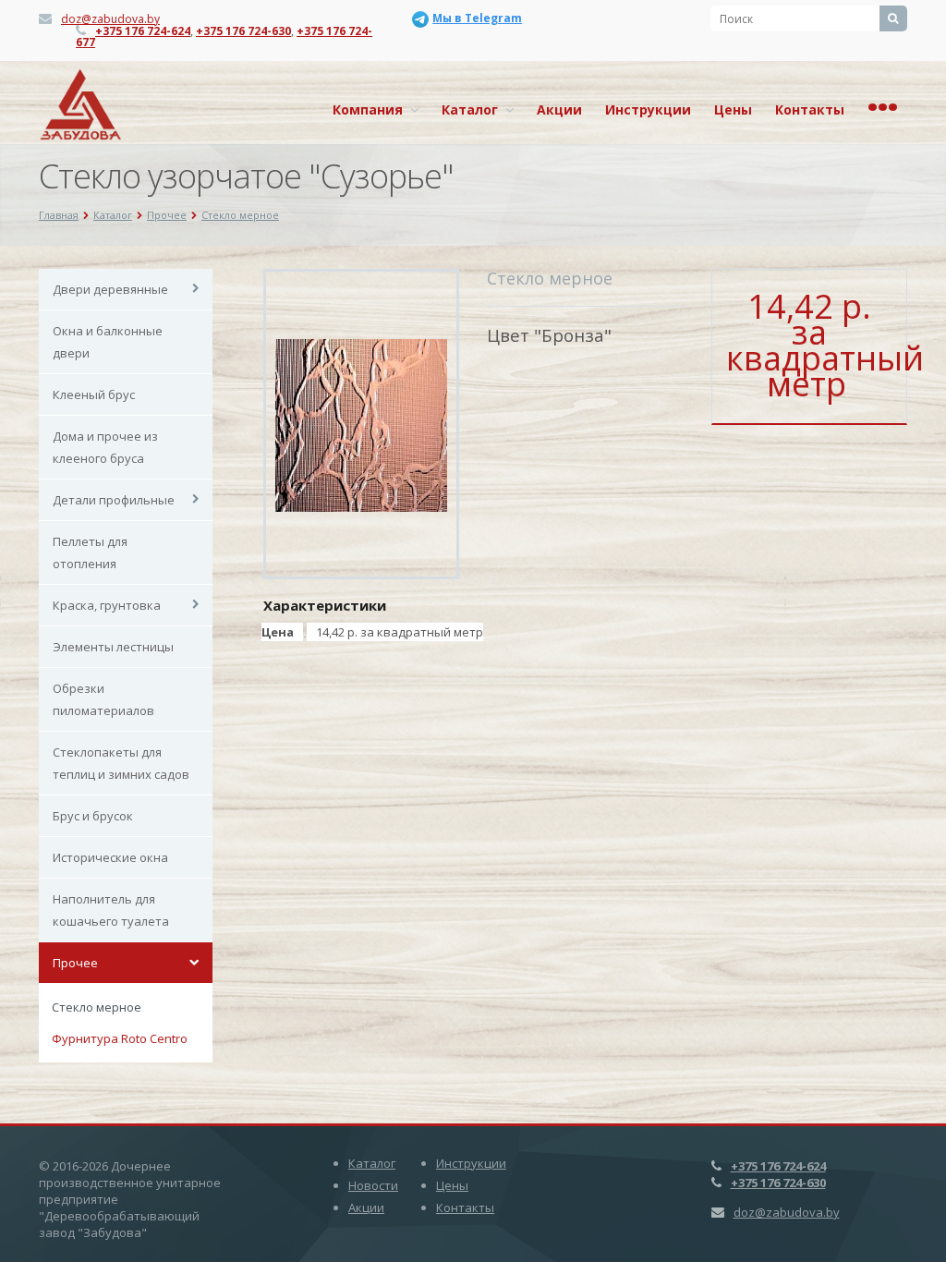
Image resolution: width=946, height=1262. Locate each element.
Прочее (75, 962)
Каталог (473, 109)
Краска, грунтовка (107, 605)
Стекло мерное (96, 1007)
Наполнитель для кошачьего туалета (111, 910)
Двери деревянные (110, 289)
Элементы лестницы (113, 646)
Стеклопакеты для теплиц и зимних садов (121, 763)
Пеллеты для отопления (90, 552)
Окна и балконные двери (108, 341)
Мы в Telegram (477, 18)
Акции (559, 109)
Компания (371, 109)
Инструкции (648, 109)
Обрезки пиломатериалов (103, 699)
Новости (373, 1185)
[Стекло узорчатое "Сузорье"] (361, 424)
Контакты (809, 109)
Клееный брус (94, 394)
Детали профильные (114, 499)
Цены (733, 109)
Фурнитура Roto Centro (120, 1038)
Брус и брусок (93, 815)
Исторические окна (110, 857)
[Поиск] (893, 18)
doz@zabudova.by (110, 19)
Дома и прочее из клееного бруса (105, 447)
